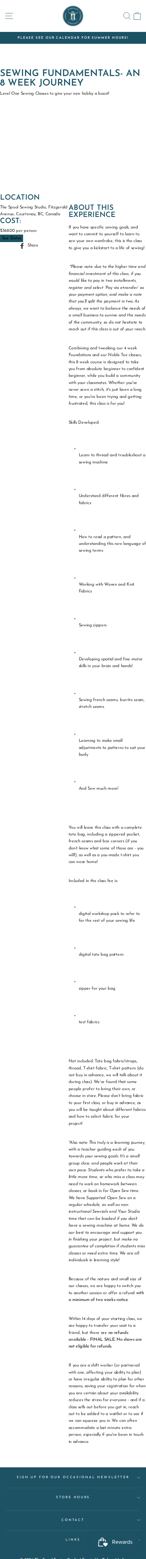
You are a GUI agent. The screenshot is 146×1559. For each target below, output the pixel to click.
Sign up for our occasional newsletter (73, 1477)
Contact (73, 1520)
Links (73, 1539)
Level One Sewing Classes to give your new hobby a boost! (54, 93)
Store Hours (73, 1497)
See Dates (11, 238)
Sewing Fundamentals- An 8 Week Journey (70, 78)
